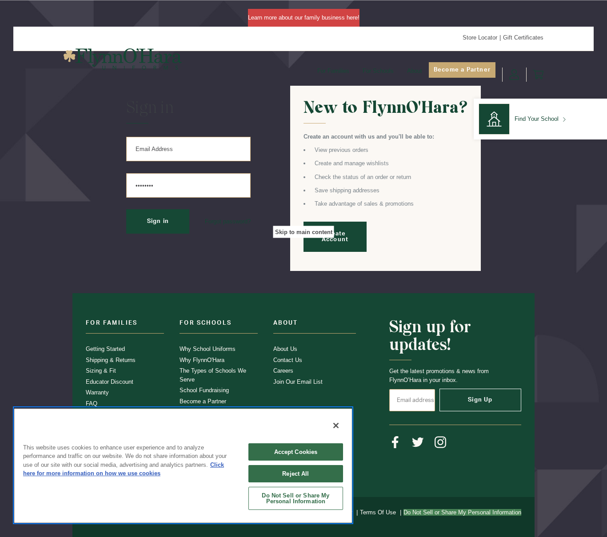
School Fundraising (204, 390)
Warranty (97, 392)
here (352, 17)
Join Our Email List (298, 381)
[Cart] (538, 74)
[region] (183, 465)
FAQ (91, 403)
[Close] (336, 425)
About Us (285, 349)
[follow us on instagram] (441, 442)
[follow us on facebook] (395, 442)
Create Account (335, 237)
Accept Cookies (296, 452)
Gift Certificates (523, 37)
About (414, 71)
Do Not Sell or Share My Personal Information (295, 498)
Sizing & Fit (101, 370)
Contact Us (287, 360)
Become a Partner (462, 70)
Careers (283, 370)
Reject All (295, 473)
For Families (333, 71)
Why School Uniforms (208, 349)
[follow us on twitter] (418, 442)
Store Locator (480, 37)
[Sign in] (514, 74)
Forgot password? (228, 221)
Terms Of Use (378, 512)
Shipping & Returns (111, 360)
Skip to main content (303, 231)
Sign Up (480, 400)
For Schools (378, 71)
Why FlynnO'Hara (202, 360)
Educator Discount (109, 381)
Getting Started (105, 349)
